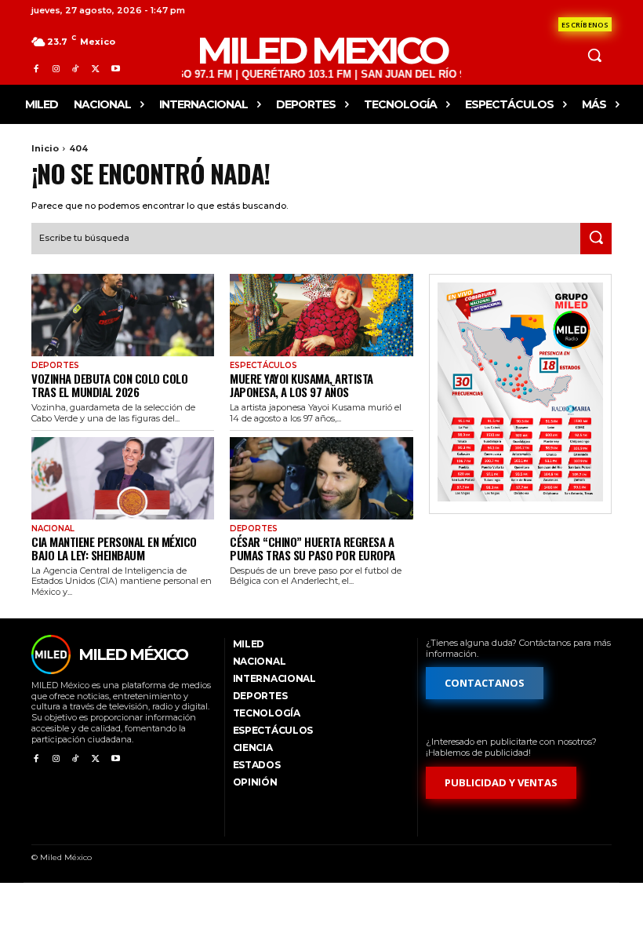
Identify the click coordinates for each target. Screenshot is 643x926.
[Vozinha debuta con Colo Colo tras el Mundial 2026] (122, 315)
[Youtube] (116, 69)
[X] (95, 69)
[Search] (596, 238)
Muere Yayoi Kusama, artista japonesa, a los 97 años (301, 385)
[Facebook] (36, 69)
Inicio (45, 148)
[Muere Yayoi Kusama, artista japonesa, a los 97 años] (321, 315)
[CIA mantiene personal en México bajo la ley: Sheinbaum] (122, 478)
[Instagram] (55, 69)
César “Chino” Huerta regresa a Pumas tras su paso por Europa (312, 548)
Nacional (52, 529)
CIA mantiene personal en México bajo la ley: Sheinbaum (114, 548)
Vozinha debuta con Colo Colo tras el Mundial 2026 (109, 385)
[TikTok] (76, 69)
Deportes (55, 365)
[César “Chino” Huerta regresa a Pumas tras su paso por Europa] (321, 478)
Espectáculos (263, 365)
